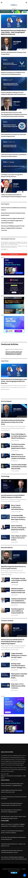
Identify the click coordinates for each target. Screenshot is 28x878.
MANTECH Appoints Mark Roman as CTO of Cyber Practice (13, 567)
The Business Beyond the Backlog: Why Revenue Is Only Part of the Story (13, 422)
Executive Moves (5, 376)
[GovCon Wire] (14, 5)
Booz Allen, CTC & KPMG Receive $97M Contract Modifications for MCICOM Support (18, 688)
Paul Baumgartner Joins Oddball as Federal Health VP (17, 611)
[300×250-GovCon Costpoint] (14, 266)
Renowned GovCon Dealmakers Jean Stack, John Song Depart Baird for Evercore (13, 32)
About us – (4, 776)
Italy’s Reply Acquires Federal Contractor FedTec (18, 538)
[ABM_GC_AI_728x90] (14, 11)
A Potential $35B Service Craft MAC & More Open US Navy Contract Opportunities (18, 519)
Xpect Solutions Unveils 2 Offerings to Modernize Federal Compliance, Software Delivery (18, 530)
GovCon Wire (16, 871)
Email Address (4, 249)
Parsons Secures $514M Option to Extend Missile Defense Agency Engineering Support (12, 641)
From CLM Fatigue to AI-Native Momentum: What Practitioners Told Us (19, 437)
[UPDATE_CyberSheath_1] (14, 305)
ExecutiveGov (5, 780)
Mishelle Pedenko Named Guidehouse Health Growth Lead (18, 590)
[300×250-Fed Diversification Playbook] (14, 705)
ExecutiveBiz (5, 820)
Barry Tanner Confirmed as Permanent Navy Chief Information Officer (17, 509)
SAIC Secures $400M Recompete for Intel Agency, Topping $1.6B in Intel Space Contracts (12, 228)
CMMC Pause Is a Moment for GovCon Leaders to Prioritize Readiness (18, 457)
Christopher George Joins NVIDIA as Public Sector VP (19, 580)
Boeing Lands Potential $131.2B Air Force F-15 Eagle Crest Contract (19, 667)
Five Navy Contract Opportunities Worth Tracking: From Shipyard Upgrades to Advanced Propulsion (12, 221)
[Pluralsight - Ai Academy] (14, 286)
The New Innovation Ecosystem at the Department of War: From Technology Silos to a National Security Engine (18, 449)
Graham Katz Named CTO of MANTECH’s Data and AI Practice (18, 601)
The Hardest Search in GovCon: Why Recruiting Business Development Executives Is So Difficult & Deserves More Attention (14, 114)
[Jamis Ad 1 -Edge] (14, 324)
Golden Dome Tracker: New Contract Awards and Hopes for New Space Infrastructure (15, 352)
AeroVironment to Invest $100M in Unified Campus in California (13, 496)
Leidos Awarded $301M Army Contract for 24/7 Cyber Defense (19, 656)
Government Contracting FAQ (14, 776)
